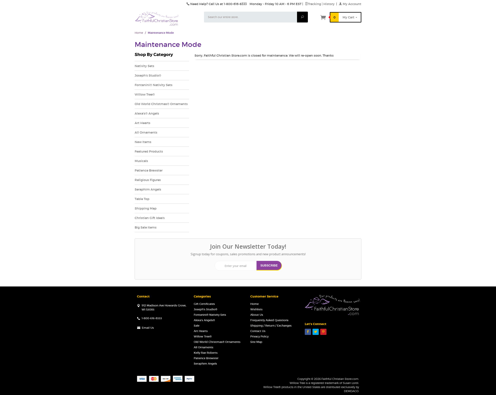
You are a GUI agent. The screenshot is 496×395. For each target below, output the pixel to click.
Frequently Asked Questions (269, 320)
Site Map (256, 342)
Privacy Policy (259, 336)
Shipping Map (146, 208)
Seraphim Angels (148, 189)
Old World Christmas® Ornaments (161, 104)
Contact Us (257, 331)
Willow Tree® (145, 94)
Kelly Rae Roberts (206, 352)
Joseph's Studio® (148, 75)
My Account (351, 4)
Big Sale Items (146, 227)
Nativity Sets (144, 66)
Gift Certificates (204, 304)
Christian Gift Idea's (150, 218)
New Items (143, 142)
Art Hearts (142, 123)
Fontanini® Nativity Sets (153, 85)
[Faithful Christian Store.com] (167, 19)
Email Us (148, 327)
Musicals (141, 161)
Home (139, 32)
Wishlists (256, 309)
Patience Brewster (149, 170)
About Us (256, 315)
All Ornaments (146, 132)
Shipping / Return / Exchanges (271, 325)
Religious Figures (148, 180)
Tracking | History (321, 4)
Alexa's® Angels (147, 113)
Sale (196, 325)
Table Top (142, 199)
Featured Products (149, 151)
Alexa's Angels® (204, 320)
